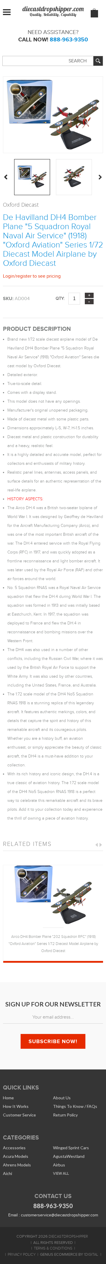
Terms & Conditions (53, 1248)
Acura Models (15, 1156)
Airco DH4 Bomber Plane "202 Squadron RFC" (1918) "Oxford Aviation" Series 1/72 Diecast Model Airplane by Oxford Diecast (53, 944)
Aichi (7, 1173)
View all (61, 1173)
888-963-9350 (69, 39)
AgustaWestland (69, 1156)
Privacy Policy (22, 1254)
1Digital (91, 1254)
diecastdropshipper (68, 1236)
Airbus (59, 1164)
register (24, 276)
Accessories (14, 1147)
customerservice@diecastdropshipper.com (59, 1215)
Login (8, 276)
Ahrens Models (17, 1164)
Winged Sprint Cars (71, 1147)
